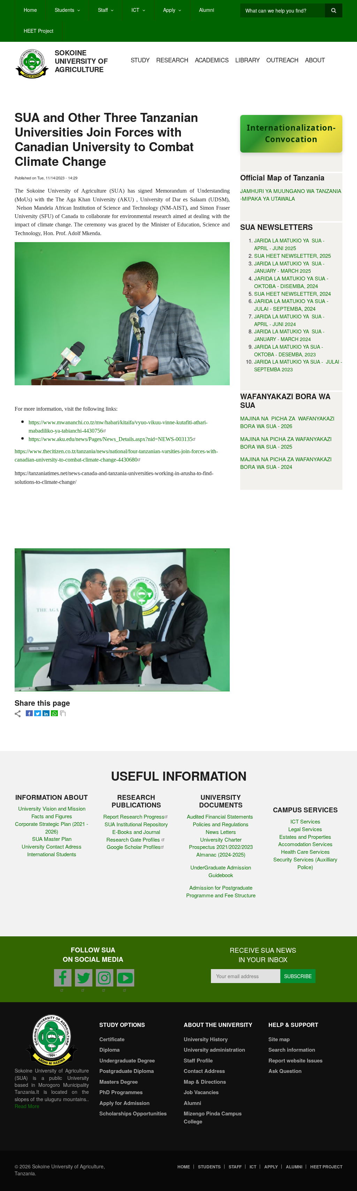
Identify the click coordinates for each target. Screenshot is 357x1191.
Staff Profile (198, 1060)
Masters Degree (118, 1081)
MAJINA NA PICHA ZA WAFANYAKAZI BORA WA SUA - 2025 (286, 442)
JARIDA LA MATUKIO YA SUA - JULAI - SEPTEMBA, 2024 (291, 304)
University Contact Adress (52, 846)
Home (30, 9)
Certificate (111, 1039)
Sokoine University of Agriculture (81, 60)
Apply (169, 9)
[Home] (32, 63)
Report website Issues (295, 1060)
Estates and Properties (305, 836)
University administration (214, 1049)
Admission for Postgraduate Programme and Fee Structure (221, 891)
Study (140, 59)
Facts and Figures (51, 816)
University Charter (221, 839)
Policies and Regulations (221, 824)
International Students (51, 854)
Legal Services (305, 829)
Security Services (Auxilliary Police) (305, 863)
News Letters (221, 831)
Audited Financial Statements (221, 816)
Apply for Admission (124, 1103)
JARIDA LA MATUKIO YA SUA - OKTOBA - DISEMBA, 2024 (291, 281)
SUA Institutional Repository (136, 824)
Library (247, 59)
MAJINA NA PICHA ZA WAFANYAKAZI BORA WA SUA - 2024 (286, 462)
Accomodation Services (305, 844)
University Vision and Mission (51, 808)
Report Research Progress (134, 816)
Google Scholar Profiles (134, 846)
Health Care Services (305, 851)
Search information (291, 1049)
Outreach (282, 59)
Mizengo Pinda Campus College (213, 1117)
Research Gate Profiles (133, 839)
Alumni (206, 9)
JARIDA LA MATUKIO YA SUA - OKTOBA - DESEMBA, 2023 (289, 350)
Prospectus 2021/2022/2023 (221, 846)
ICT (135, 9)
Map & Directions (205, 1081)
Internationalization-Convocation (291, 133)
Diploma (109, 1049)
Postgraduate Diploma (126, 1071)
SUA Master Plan (51, 838)
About (315, 59)
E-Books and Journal (136, 831)
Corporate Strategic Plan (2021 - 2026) (51, 827)
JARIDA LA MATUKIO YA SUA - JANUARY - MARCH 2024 (289, 335)
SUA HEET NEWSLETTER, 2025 (292, 255)
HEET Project (38, 30)
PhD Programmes (121, 1092)
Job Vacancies (201, 1092)
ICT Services (305, 821)
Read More (27, 1106)
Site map (279, 1039)
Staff (103, 9)
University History (206, 1039)
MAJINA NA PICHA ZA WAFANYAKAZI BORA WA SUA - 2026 (287, 422)
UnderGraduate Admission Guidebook (220, 871)
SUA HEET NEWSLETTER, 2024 (292, 293)
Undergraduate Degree (127, 1060)
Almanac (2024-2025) (220, 854)
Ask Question (285, 1071)
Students (64, 9)
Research (172, 59)
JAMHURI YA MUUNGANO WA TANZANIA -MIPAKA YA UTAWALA (290, 194)
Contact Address (204, 1071)
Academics (212, 59)
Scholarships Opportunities (133, 1113)
